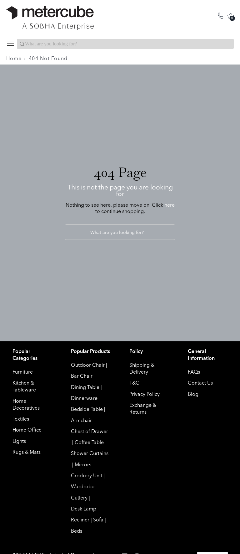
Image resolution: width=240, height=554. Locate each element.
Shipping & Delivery (141, 368)
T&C (134, 383)
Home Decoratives (26, 404)
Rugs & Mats (26, 452)
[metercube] (63, 18)
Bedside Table (87, 409)
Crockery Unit (86, 475)
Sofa (98, 519)
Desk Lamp (83, 508)
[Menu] (10, 44)
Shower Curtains (89, 453)
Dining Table (85, 387)
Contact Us (200, 383)
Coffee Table (89, 442)
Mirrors (83, 464)
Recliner (80, 519)
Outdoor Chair (88, 365)
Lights (19, 441)
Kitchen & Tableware (24, 386)
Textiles (20, 419)
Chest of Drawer (89, 431)
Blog (193, 394)
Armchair (81, 420)
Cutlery (79, 497)
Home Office (27, 430)
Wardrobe (82, 486)
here (169, 205)
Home (14, 58)
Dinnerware (84, 398)
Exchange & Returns (142, 408)
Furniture (22, 372)
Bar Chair (81, 376)
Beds (76, 531)
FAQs (194, 372)
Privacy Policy (144, 394)
